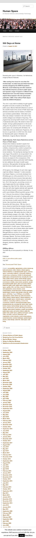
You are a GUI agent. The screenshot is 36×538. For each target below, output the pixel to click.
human (16, 278)
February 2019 (7, 420)
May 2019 (5, 414)
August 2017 (6, 445)
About (10, 31)
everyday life (25, 277)
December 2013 (7, 499)
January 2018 (7, 437)
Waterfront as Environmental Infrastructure (15, 343)
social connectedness (25, 316)
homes (12, 278)
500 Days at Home (11, 43)
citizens (18, 270)
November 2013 (7, 501)
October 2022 (7, 350)
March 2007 (6, 515)
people (31, 282)
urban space (24, 319)
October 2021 (7, 368)
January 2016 (7, 473)
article (25, 268)
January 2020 (7, 402)
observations (18, 282)
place (19, 284)
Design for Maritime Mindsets (11, 341)
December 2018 (7, 424)
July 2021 (5, 374)
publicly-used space (23, 313)
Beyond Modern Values (10, 339)
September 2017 (7, 443)
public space (19, 285)
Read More (28, 535)
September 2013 (7, 503)
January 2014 (7, 497)
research (22, 287)
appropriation (19, 268)
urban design (19, 292)
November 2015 (7, 477)
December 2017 (7, 439)
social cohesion (17, 289)
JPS (28, 280)
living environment (27, 307)
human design (23, 278)
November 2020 (7, 384)
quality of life (10, 287)
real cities (17, 287)
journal (24, 280)
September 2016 (7, 461)
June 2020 (6, 394)
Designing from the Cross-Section (13, 337)
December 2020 (7, 382)
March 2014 (6, 495)
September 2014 (7, 491)
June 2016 (6, 467)
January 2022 (7, 362)
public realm (12, 285)
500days (19, 294)
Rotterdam (29, 287)
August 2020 (6, 390)
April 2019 (6, 416)
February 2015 (7, 487)
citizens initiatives (8, 272)
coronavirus (13, 275)
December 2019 (7, 404)
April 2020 (6, 398)
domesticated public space (23, 302)
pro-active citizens (26, 284)
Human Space (10, 11)
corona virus (6, 275)
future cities (25, 304)
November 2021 (7, 366)
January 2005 (7, 527)
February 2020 (7, 400)
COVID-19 (20, 275)
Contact (17, 31)
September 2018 (7, 429)
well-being (9, 294)
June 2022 (6, 356)
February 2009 (7, 513)
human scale (23, 306)
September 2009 (7, 511)
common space (20, 299)
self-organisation (7, 289)
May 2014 (5, 493)
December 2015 (7, 475)
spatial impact (6, 292)
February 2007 (7, 517)
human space (10, 280)
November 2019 (7, 406)
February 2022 (7, 360)
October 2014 (7, 489)
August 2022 (6, 354)
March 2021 (6, 380)
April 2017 (6, 451)
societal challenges (27, 290)
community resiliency (25, 273)
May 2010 (5, 509)
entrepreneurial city (15, 277)
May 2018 (5, 433)
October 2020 (7, 386)
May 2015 (5, 485)
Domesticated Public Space (13, 264)
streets (13, 292)
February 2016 (7, 471)
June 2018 (6, 431)
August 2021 (6, 372)
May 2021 (5, 376)
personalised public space (10, 284)
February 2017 (7, 455)
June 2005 (6, 525)
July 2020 (5, 392)
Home (4, 31)
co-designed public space (20, 272)
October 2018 (7, 427)
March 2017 (6, 453)
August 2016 (6, 463)
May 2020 (5, 396)
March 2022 (6, 358)
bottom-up (30, 268)
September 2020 (7, 388)
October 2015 (7, 479)
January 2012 (7, 507)
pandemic (25, 282)
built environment (7, 270)
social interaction (16, 290)
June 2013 (6, 505)
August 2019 (6, 410)
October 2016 (7, 459)
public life (5, 285)
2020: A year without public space (12, 258)
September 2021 (7, 370)
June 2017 (6, 447)
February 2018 (7, 435)
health (8, 278)
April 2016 (6, 469)
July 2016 (5, 465)
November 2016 (7, 457)
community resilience (13, 273)
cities (14, 270)
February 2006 (7, 523)
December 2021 (7, 364)
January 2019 (7, 422)
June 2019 (6, 412)
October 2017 (7, 441)
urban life (25, 292)
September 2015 (7, 481)
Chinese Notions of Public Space (12, 335)
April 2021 (6, 378)
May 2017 (5, 449)
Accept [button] (22, 535)
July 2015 (5, 483)
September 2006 (7, 519)
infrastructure (18, 280)
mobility (12, 282)
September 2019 (7, 408)
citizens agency (25, 270)
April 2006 (6, 521)
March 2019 (6, 418)
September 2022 (7, 352)
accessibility (11, 268)
